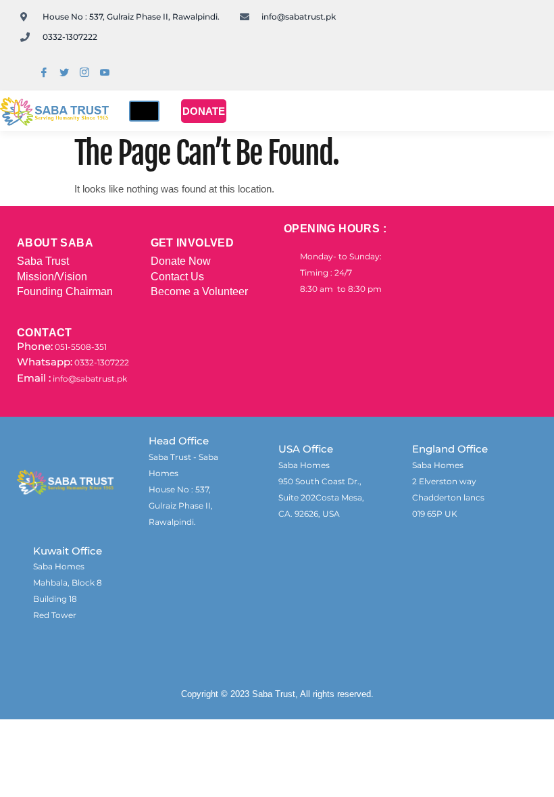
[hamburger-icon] (144, 111)
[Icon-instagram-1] (84, 72)
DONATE (203, 111)
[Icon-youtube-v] (104, 72)
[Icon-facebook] (44, 72)
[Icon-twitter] (64, 72)
